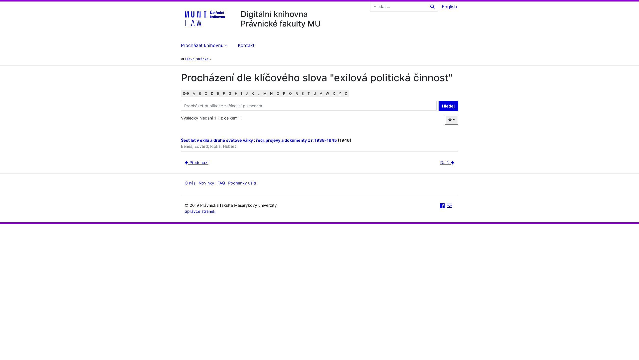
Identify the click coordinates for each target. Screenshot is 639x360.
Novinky (206, 183)
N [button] (271, 93)
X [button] (334, 93)
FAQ (221, 183)
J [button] (247, 93)
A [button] (194, 93)
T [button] (309, 93)
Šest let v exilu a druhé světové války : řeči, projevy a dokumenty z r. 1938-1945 (259, 140)
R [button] (297, 93)
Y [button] (340, 93)
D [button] (212, 93)
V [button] (321, 93)
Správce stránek (200, 211)
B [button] (200, 93)
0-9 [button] (186, 93)
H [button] (236, 93)
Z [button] (346, 93)
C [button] (206, 93)
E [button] (218, 93)
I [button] (241, 93)
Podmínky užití (242, 183)
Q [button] (290, 93)
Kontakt (246, 45)
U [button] (315, 93)
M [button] (264, 93)
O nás (190, 183)
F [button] (224, 93)
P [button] (284, 93)
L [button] (259, 93)
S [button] (303, 93)
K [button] (253, 93)
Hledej (448, 106)
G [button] (230, 93)
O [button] (278, 93)
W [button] (327, 93)
